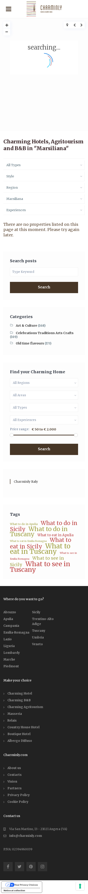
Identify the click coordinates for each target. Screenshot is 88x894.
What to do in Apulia (24, 524)
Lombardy (11, 653)
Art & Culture (26, 326)
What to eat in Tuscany (40, 549)
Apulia (8, 619)
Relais (12, 720)
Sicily (36, 612)
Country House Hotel (23, 727)
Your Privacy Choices (26, 884)
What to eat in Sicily (40, 543)
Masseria (14, 714)
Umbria (38, 637)
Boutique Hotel (18, 734)
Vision (12, 781)
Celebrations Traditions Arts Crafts (45, 333)
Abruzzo (9, 612)
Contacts (14, 775)
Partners (14, 788)
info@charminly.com (25, 836)
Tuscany (38, 631)
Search (44, 287)
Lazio (7, 639)
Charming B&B (19, 700)
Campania (11, 626)
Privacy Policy (18, 795)
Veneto (37, 644)
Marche (9, 659)
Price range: (19, 429)
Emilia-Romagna (16, 632)
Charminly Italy (26, 482)
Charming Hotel (19, 693)
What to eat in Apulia (55, 535)
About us (14, 768)
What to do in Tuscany (39, 531)
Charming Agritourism (25, 707)
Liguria (9, 646)
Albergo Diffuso (19, 741)
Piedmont (11, 666)
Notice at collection (14, 890)
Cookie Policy (17, 802)
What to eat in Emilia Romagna (28, 541)
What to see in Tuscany (40, 567)
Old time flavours (30, 343)
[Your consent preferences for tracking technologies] (80, 886)
